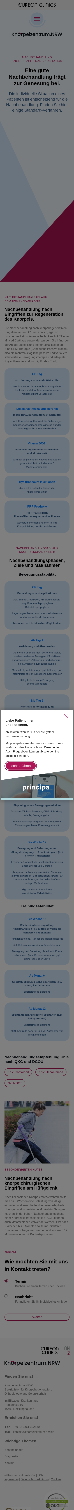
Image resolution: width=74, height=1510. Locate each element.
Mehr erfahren (20, 766)
